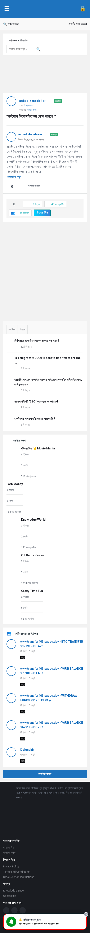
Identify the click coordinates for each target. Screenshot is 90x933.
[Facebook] (6, 910)
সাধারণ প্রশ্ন (31, 109)
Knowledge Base (13, 890)
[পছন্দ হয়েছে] (7, 186)
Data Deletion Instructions (18, 877)
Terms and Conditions (16, 871)
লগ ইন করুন (45, 774)
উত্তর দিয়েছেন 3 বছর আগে (31, 140)
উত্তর (22, 329)
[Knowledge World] (12, 533)
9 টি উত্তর (25, 368)
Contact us (9, 895)
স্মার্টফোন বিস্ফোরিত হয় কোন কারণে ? (31, 116)
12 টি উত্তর (26, 346)
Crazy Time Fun (32, 591)
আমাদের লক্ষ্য (9, 852)
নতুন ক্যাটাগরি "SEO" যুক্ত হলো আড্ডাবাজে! (36, 401)
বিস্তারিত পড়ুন (14, 177)
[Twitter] (14, 910)
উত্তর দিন (42, 212)
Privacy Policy (11, 866)
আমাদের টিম (8, 847)
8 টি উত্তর (25, 390)
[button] (45, 922)
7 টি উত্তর (25, 407)
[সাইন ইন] (82, 9)
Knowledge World (33, 519)
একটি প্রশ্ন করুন (77, 24)
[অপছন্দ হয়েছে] (16, 187)
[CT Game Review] (12, 569)
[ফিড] (22, 910)
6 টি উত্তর (25, 424)
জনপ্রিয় (12, 329)
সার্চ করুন (13, 24)
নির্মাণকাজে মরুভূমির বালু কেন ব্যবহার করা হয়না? (36, 340)
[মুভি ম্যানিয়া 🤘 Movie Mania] (12, 462)
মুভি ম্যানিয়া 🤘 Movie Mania (38, 448)
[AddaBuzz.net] (44, 9)
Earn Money (14, 484)
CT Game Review (32, 555)
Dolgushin (27, 749)
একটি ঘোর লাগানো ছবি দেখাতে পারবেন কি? (34, 418)
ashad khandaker (32, 100)
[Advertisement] (45, 270)
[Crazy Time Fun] (12, 604)
